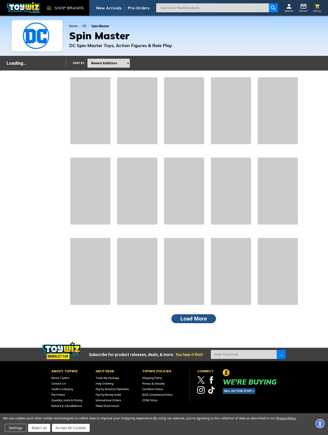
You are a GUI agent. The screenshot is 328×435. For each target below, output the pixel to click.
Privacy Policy (286, 418)
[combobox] (212, 7)
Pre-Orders (138, 7)
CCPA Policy (149, 400)
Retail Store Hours (107, 406)
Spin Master (100, 26)
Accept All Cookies (71, 427)
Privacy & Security (153, 383)
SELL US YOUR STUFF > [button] (239, 391)
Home (73, 26)
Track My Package (107, 378)
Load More (193, 319)
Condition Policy (152, 389)
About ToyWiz (60, 378)
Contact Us (58, 383)
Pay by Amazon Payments (112, 389)
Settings (16, 427)
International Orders (108, 400)
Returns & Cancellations (66, 406)
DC (85, 26)
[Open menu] (49, 9)
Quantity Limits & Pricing (66, 400)
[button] (320, 423)
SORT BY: (79, 63)
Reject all (39, 427)
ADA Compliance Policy (157, 394)
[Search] (273, 7)
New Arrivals (109, 7)
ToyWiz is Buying (62, 389)
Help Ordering (105, 383)
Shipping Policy (152, 378)
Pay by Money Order (108, 394)
